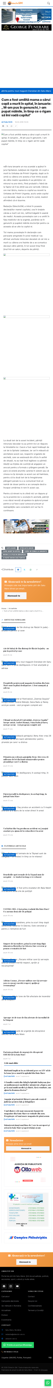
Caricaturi (5, 1296)
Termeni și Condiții (36, 1310)
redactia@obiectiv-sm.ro (15, 1334)
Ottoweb (44, 1370)
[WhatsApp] (11, 126)
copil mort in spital (11, 551)
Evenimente (6, 1320)
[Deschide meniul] (4, 3)
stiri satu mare (26, 548)
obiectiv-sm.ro (11, 1339)
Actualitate (6, 122)
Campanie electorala (10, 1301)
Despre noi (32, 1301)
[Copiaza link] (16, 126)
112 (50, 1358)
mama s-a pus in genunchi (14, 554)
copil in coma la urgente (36, 551)
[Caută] (49, 3)
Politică (4, 1315)
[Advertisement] (26, 59)
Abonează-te (13, 596)
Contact (31, 1296)
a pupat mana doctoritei (14, 558)
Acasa (3, 608)
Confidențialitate (35, 1306)
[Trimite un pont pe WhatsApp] (48, 1383)
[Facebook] (3, 126)
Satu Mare (11, 548)
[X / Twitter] (7, 126)
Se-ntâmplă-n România (11, 1306)
